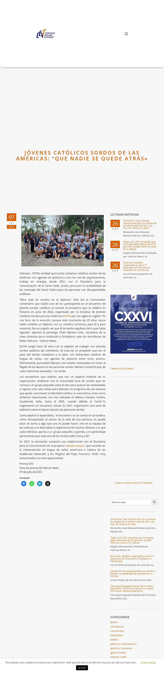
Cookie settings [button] (148, 662)
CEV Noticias (117, 626)
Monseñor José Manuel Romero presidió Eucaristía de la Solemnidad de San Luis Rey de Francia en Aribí (140, 224)
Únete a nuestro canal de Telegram (134, 482)
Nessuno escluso (75, 445)
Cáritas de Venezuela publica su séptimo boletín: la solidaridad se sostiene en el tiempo (132, 573)
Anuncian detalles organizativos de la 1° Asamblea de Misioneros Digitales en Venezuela (136, 266)
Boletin (114, 622)
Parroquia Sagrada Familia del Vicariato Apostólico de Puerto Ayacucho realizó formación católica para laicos (132, 589)
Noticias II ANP (118, 656)
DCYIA (67, 316)
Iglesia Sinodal (118, 652)
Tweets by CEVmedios (122, 368)
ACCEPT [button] (82, 668)
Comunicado (117, 630)
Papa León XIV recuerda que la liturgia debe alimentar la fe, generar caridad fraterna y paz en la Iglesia (139, 245)
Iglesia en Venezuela (121, 648)
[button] (126, 33)
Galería (114, 639)
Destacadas (116, 635)
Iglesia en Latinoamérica (123, 643)
